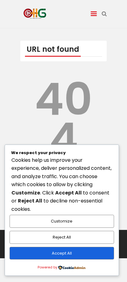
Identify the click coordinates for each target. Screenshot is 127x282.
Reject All (62, 237)
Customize (61, 221)
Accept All (62, 253)
